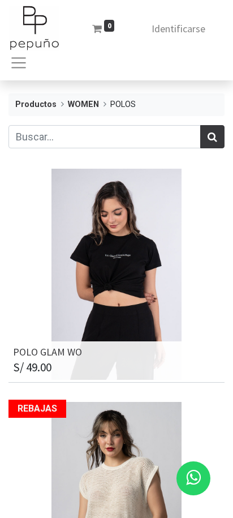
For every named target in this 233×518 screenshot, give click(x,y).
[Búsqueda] (212, 136)
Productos (36, 104)
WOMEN (83, 104)
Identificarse (178, 28)
